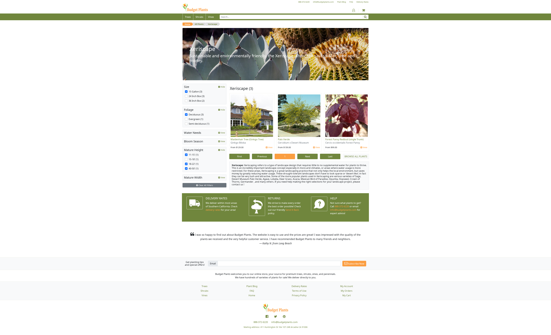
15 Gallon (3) (195, 91)
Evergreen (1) (196, 119)
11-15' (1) (193, 154)
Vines (204, 295)
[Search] (365, 17)
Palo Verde (284, 139)
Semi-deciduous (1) (199, 123)
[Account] (354, 10)
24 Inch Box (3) (196, 96)
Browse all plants (356, 156)
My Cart (346, 295)
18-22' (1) (193, 163)
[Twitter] (275, 316)
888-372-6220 (342, 206)
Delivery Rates (299, 286)
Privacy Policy (299, 295)
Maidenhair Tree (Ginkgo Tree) (247, 139)
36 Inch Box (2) (196, 100)
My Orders (346, 290)
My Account (346, 286)
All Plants (199, 24)
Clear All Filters (205, 185)
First (239, 156)
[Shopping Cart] (363, 10)
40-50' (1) (193, 168)
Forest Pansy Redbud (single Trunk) (344, 139)
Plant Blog (251, 286)
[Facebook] (267, 316)
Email (213, 263)
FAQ (252, 290)
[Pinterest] (284, 316)
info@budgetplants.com (284, 322)
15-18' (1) (193, 159)
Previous (262, 156)
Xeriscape (212, 24)
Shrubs (204, 290)
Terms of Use (299, 290)
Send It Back (292, 209)
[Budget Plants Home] (195, 8)
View (269, 147)
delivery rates (213, 209)
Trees (204, 286)
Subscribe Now (355, 263)
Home (187, 24)
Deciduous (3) (196, 114)
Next (307, 156)
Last (330, 156)
